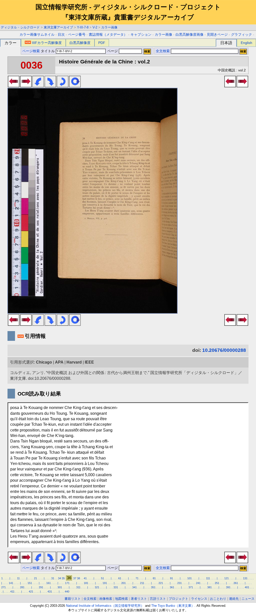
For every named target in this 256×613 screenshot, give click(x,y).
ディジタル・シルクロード (20, 27)
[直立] (75, 85)
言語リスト (158, 599)
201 (123, 583)
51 (102, 578)
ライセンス (199, 599)
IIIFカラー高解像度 (47, 43)
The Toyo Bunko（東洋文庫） (172, 606)
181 (86, 583)
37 (74, 578)
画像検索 (105, 599)
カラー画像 (109, 27)
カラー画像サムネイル (37, 34)
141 (11, 583)
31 (52, 578)
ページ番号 (77, 34)
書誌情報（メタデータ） (108, 34)
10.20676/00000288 (224, 350)
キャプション (141, 34)
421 (31, 591)
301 (60, 587)
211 (142, 583)
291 (41, 587)
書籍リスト (72, 599)
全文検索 (163, 51)
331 (116, 587)
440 (67, 591)
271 (3, 587)
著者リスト (139, 599)
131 (245, 578)
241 (198, 583)
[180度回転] (62, 85)
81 (154, 578)
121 (226, 578)
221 (160, 583)
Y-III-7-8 (82, 27)
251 (217, 583)
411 (12, 591)
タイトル (48, 51)
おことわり (218, 599)
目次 (61, 34)
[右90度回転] (50, 85)
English (246, 43)
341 (134, 587)
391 (228, 587)
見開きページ (217, 34)
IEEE (89, 362)
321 (97, 587)
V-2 (94, 27)
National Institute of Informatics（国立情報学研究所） (105, 606)
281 (22, 587)
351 (153, 587)
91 (171, 578)
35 (63, 578)
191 (104, 583)
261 (236, 583)
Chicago (44, 362)
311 (78, 587)
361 (172, 587)
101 (189, 578)
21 (35, 578)
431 (50, 591)
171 (67, 583)
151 (30, 583)
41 (85, 578)
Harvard (74, 362)
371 (190, 587)
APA (59, 362)
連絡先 (234, 599)
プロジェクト (178, 599)
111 (208, 578)
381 (209, 587)
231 (179, 583)
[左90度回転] (38, 85)
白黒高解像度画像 (190, 34)
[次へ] (26, 85)
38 (78, 578)
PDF (101, 43)
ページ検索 (31, 51)
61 (119, 578)
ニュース (248, 599)
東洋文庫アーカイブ (58, 27)
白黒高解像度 (80, 43)
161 (48, 583)
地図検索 (121, 599)
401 (247, 587)
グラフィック (241, 34)
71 (137, 578)
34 (59, 578)
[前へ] (14, 85)
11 (18, 578)
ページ (112, 51)
